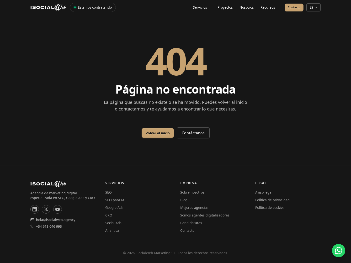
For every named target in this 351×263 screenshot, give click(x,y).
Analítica (112, 230)
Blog (183, 200)
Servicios (200, 7)
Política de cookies (269, 207)
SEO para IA (114, 200)
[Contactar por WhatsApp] (338, 250)
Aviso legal (263, 192)
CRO (108, 215)
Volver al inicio (158, 133)
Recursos (268, 7)
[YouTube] (57, 209)
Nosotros (246, 7)
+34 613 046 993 (49, 226)
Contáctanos (193, 133)
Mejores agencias (194, 207)
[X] (46, 209)
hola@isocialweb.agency (55, 219)
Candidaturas (191, 223)
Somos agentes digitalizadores (204, 215)
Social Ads (113, 223)
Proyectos (225, 7)
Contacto (294, 7)
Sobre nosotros (192, 192)
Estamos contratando (95, 7)
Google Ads (114, 207)
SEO (108, 192)
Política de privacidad (272, 200)
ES (311, 7)
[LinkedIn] (34, 209)
